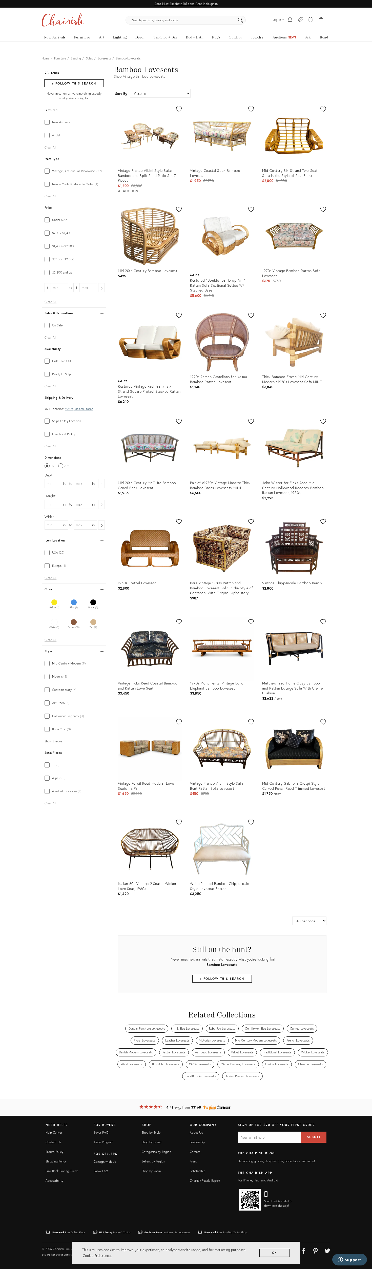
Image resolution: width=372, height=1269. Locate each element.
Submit (314, 1137)
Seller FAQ (101, 1171)
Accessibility (55, 1180)
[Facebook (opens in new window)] (303, 1250)
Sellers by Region (153, 1161)
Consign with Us (105, 1161)
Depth (49, 475)
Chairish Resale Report (205, 1180)
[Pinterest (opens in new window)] (315, 1250)
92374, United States (79, 408)
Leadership (197, 1142)
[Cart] (321, 20)
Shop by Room (151, 1171)
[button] (310, 20)
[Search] (241, 20)
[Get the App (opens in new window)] (250, 1200)
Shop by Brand (152, 1142)
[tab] (74, 122)
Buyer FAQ (101, 1132)
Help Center (54, 1132)
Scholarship (197, 1171)
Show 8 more (53, 741)
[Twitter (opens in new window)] (327, 1250)
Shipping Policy (56, 1161)
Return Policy (55, 1152)
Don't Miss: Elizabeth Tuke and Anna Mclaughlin (185, 4)
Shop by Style (151, 1132)
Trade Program (103, 1142)
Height (50, 495)
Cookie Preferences (97, 1255)
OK (274, 1253)
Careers (195, 1152)
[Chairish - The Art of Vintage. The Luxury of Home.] (63, 20)
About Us (196, 1132)
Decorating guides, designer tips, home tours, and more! (276, 1161)
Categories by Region (156, 1152)
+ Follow (74, 83)
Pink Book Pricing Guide (62, 1171)
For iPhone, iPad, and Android (258, 1180)
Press (193, 1161)
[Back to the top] (362, 1242)
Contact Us (53, 1142)
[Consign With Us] (300, 20)
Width (49, 516)
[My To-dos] (290, 20)
